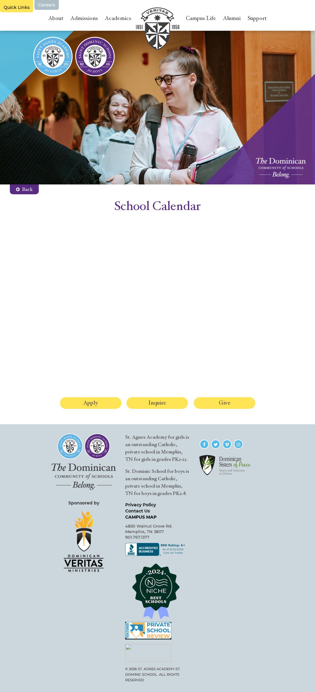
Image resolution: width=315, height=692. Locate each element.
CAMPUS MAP (141, 517)
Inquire (157, 402)
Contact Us (137, 511)
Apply (90, 402)
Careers (46, 5)
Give (224, 402)
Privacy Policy (140, 505)
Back (27, 189)
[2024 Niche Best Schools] (157, 591)
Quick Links (17, 5)
